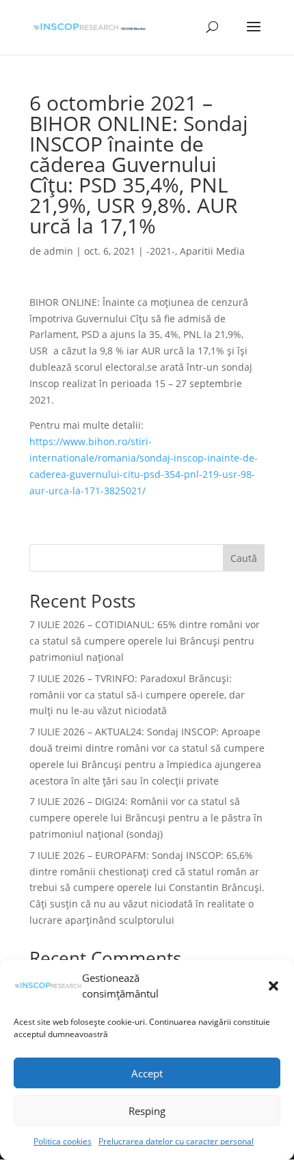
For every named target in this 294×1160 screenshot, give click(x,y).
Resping (147, 1111)
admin (58, 250)
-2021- (160, 250)
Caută (243, 558)
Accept (147, 1073)
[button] (273, 986)
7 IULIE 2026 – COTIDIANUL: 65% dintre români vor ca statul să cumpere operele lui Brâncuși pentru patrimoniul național (144, 641)
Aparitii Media (212, 250)
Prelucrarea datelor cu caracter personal (176, 1141)
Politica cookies (63, 1141)
